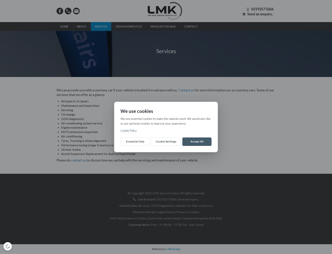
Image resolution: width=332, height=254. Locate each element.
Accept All (196, 141)
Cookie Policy (128, 130)
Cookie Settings (166, 141)
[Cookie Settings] (7, 246)
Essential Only (135, 141)
